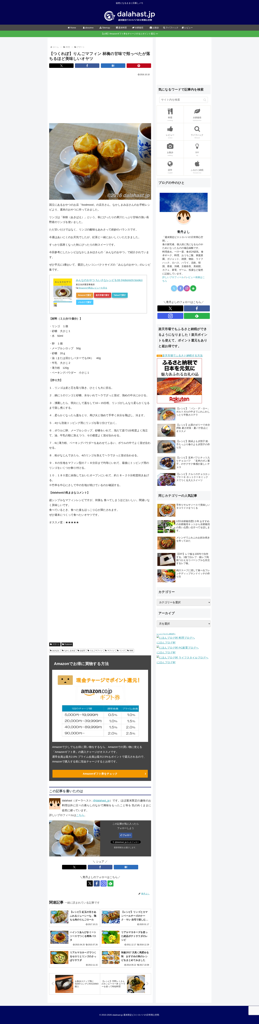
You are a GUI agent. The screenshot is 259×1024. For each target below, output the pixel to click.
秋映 (131, 651)
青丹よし (183, 231)
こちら (80, 815)
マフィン (111, 651)
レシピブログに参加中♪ (166, 634)
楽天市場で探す (102, 295)
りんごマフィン (96, 651)
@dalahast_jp (101, 800)
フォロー (127, 835)
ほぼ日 (82, 651)
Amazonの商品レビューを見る (92, 288)
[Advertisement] (100, 99)
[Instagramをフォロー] (104, 883)
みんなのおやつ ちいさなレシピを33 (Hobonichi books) (109, 280)
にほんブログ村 (166, 642)
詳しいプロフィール (173, 277)
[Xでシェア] (61, 65)
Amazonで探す (84, 295)
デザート (56, 644)
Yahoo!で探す (120, 295)
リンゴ (122, 651)
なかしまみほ (69, 651)
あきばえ (56, 651)
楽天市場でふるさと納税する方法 (182, 355)
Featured (68, 644)
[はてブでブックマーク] (113, 65)
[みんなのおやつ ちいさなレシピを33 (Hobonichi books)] (62, 290)
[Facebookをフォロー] (97, 883)
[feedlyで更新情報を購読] (110, 883)
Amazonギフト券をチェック (100, 773)
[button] (204, 100)
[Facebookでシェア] (87, 65)
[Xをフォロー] (90, 883)
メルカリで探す (85, 302)
